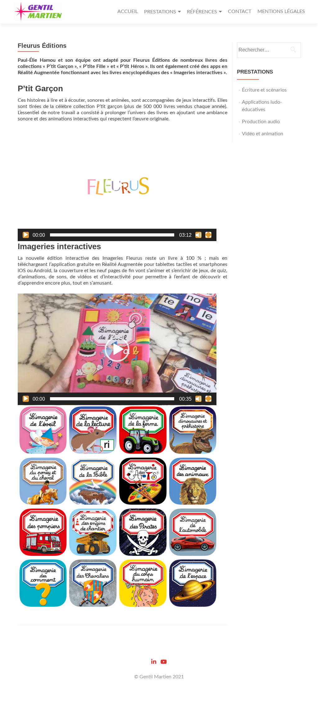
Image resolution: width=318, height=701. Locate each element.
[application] (117, 185)
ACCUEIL (127, 11)
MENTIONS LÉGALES (281, 11)
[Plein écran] (208, 235)
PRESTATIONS (160, 11)
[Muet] (198, 235)
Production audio (261, 121)
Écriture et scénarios (264, 90)
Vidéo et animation (262, 133)
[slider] (112, 234)
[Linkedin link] (153, 661)
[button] (117, 185)
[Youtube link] (164, 661)
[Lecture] (26, 235)
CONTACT (239, 11)
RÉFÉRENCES (202, 11)
